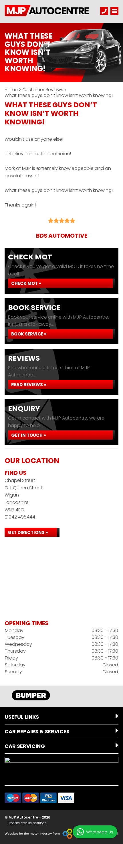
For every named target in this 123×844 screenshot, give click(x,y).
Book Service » (28, 334)
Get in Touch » (28, 435)
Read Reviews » (28, 385)
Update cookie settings (27, 823)
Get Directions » (28, 532)
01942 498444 (20, 517)
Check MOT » (26, 283)
